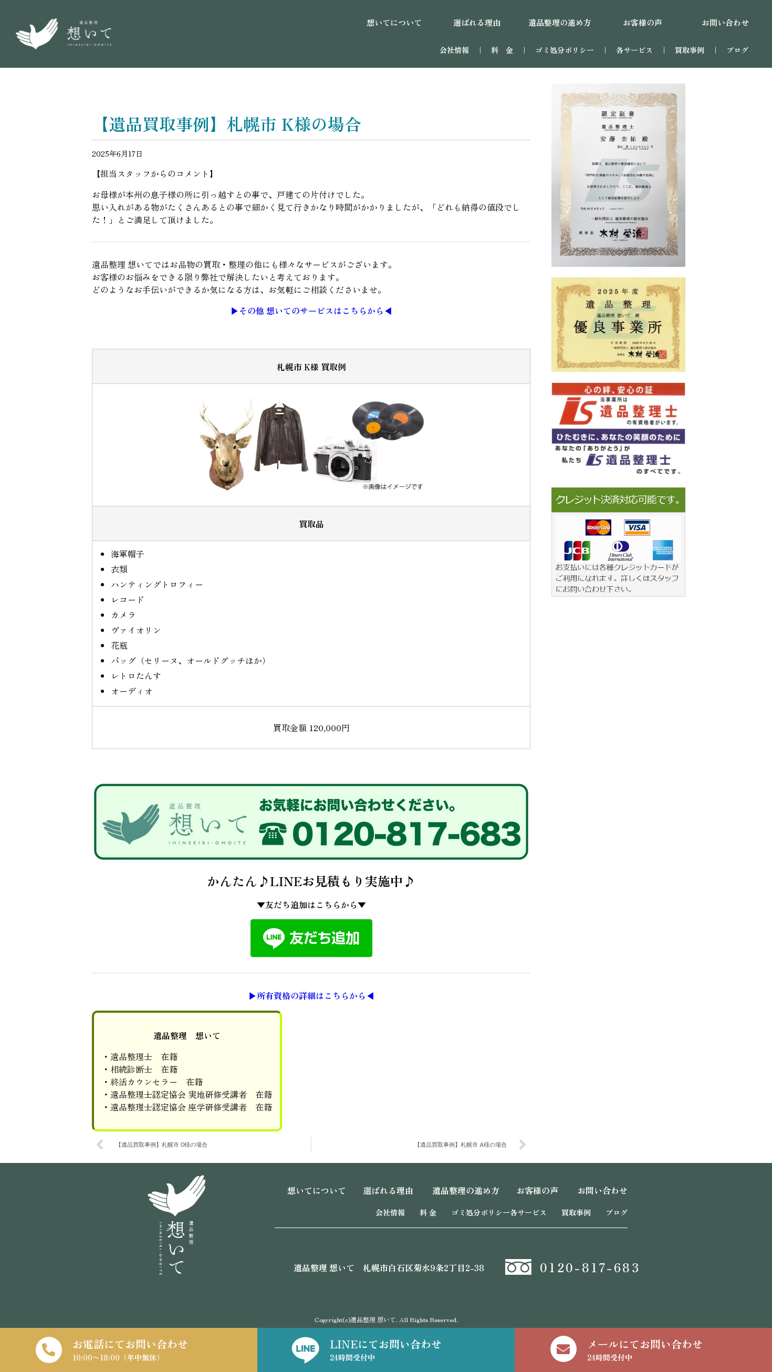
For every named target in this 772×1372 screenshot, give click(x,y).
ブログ (737, 50)
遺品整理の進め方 (465, 1190)
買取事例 (689, 50)
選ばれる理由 (388, 1190)
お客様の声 (537, 1190)
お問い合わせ (602, 1190)
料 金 (502, 50)
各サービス (638, 50)
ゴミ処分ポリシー (564, 50)
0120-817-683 (590, 1267)
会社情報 (454, 50)
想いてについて (316, 1190)
